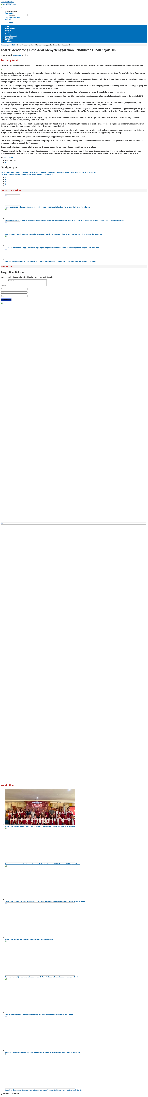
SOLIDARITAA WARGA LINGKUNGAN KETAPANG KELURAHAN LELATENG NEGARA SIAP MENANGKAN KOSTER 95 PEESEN (48, 172)
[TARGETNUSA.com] (8, 4)
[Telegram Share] (5, 183)
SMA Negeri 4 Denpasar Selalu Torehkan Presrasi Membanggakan (29, 939)
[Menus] (1, 6)
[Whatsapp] (5, 185)
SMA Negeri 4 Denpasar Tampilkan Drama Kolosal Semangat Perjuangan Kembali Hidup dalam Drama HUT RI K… (45, 901)
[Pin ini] (5, 181)
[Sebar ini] (5, 178)
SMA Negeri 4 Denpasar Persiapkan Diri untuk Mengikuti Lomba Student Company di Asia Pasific (40, 826)
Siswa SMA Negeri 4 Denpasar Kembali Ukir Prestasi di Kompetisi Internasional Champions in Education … (43, 1052)
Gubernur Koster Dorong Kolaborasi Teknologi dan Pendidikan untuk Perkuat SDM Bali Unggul (39, 1015)
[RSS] (5, 162)
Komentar (4, 285)
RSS (11, 23)
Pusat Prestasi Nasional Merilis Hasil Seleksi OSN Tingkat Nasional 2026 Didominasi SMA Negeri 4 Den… (42, 864)
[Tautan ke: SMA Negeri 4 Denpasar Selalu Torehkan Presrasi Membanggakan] (40, 937)
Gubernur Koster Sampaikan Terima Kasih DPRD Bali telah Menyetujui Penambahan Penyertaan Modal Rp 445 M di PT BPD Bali (50, 261)
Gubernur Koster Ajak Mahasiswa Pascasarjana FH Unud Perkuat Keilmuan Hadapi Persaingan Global (41, 977)
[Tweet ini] (6, 179)
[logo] (1, 69)
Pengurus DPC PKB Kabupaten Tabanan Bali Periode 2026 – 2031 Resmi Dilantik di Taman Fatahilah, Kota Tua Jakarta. (47, 207)
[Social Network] (5, 21)
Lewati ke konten (7, 2)
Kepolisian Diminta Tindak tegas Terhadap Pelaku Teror (27, 174)
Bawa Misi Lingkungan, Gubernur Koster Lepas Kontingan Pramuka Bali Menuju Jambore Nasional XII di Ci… (43, 1090)
